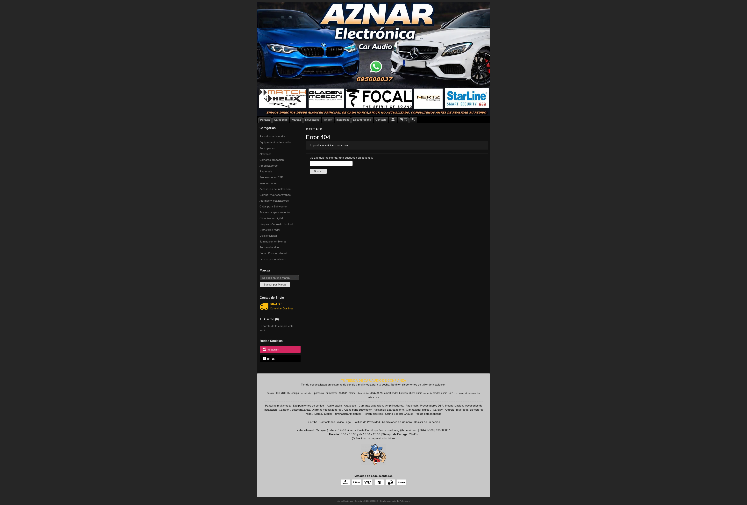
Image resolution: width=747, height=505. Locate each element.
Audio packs (267, 148)
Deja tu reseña (362, 119)
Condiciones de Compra (397, 421)
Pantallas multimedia (272, 136)
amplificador (391, 393)
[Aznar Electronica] (373, 59)
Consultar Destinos (281, 308)
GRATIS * (276, 304)
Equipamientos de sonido (275, 142)
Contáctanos (327, 421)
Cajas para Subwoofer (273, 206)
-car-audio (282, 392)
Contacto (381, 119)
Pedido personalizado (273, 259)
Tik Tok (328, 119)
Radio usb (266, 171)
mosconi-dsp (474, 393)
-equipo (295, 393)
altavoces (376, 392)
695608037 (443, 430)
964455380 (427, 430)
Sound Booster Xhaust (273, 253)
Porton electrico (269, 247)
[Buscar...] (413, 120)
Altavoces (265, 153)
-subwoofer (331, 393)
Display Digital (268, 235)
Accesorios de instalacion (275, 189)
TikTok (270, 358)
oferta (371, 397)
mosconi (463, 393)
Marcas (296, 119)
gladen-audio (440, 393)
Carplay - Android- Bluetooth (277, 224)
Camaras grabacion (272, 159)
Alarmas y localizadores (274, 200)
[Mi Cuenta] (393, 120)
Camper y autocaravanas (275, 194)
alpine (352, 393)
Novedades (312, 119)
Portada (265, 119)
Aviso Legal (344, 421)
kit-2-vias (453, 393)
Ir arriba (312, 421)
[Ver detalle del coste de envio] (265, 306)
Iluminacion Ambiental (273, 241)
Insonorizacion (268, 183)
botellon (403, 393)
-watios (342, 392)
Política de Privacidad (366, 421)
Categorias (281, 119)
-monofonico (306, 393)
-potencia (318, 393)
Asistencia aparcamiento (275, 212)
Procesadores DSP (271, 177)
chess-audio (415, 393)
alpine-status (363, 393)
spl (377, 397)
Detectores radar (270, 229)
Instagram (342, 119)
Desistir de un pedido (427, 421)
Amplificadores (269, 165)
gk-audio (427, 393)
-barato (270, 393)
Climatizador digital (271, 218)
